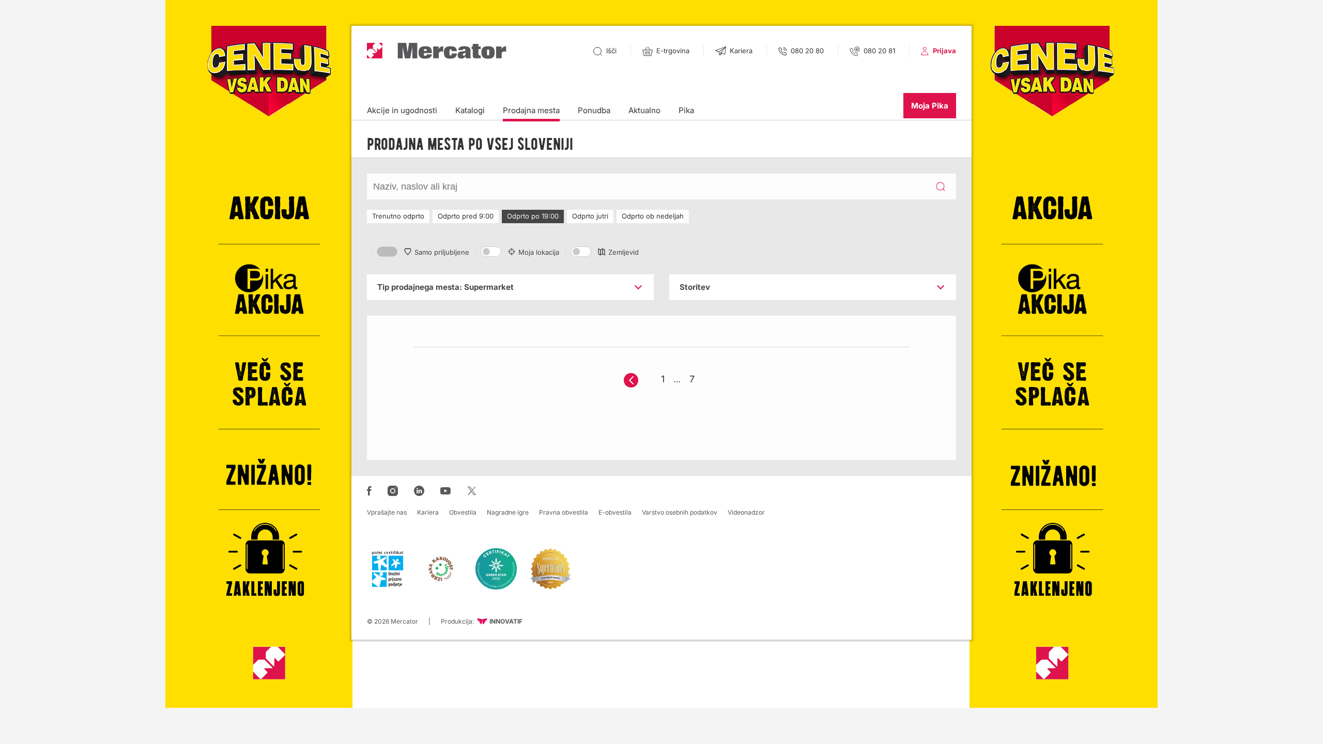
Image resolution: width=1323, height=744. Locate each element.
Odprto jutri (590, 216)
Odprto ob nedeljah (653, 216)
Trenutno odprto (398, 216)
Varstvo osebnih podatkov (679, 512)
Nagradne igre (508, 512)
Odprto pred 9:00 (466, 216)
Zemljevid (623, 252)
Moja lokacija (538, 252)
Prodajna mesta (531, 110)
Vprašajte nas (387, 512)
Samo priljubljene (441, 252)
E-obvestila (615, 512)
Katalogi (470, 110)
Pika (686, 110)
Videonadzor (746, 512)
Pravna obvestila (563, 512)
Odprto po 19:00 (533, 216)
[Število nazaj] (631, 380)
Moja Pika (929, 106)
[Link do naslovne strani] (436, 51)
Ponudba (594, 110)
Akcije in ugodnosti (402, 110)
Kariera (428, 512)
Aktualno (644, 110)
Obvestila (462, 512)
